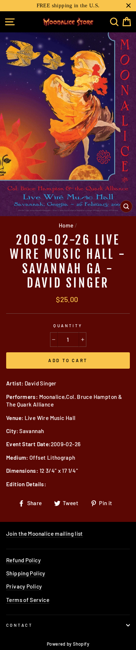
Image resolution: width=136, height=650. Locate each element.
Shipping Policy (25, 573)
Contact (19, 625)
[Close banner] (128, 5)
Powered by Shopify (68, 644)
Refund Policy (23, 560)
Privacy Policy (24, 586)
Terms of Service (27, 600)
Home (66, 225)
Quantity (68, 325)
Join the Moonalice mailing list (44, 533)
